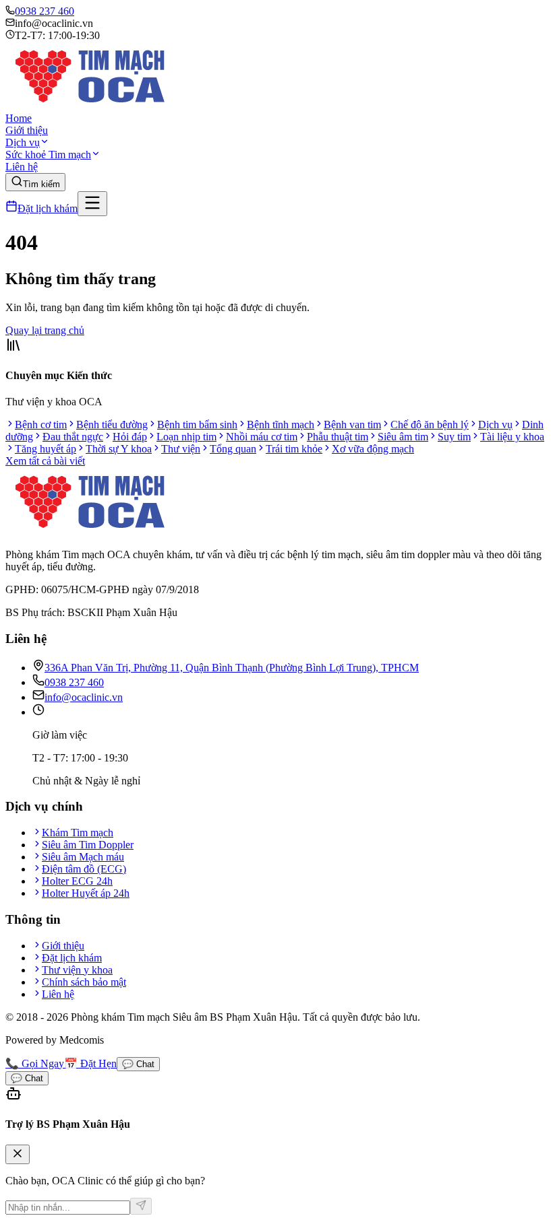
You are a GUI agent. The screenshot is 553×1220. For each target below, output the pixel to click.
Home (18, 118)
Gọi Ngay (34, 1063)
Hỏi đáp (130, 436)
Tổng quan (233, 448)
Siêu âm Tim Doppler (88, 844)
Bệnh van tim (352, 424)
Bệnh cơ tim (41, 424)
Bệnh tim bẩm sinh (197, 424)
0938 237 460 (44, 11)
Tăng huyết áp (45, 448)
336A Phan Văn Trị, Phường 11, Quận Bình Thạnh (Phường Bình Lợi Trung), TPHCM (232, 667)
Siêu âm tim (403, 436)
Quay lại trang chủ (44, 330)
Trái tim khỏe (294, 448)
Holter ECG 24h (77, 881)
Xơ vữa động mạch (373, 448)
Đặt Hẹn (90, 1063)
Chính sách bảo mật (84, 982)
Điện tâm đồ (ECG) (84, 869)
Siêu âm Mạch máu (83, 856)
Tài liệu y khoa (512, 436)
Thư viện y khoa (77, 970)
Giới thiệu (26, 130)
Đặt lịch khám (48, 208)
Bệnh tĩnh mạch (280, 424)
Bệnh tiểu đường (112, 424)
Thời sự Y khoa (119, 448)
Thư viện (180, 448)
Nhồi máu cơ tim (261, 436)
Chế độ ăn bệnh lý (429, 424)
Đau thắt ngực (72, 436)
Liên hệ (21, 166)
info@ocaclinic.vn (84, 697)
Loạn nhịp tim (186, 436)
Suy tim (454, 436)
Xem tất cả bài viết (45, 461)
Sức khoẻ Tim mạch (48, 154)
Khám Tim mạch (77, 832)
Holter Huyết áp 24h (85, 893)
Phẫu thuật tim (337, 436)
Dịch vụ (22, 142)
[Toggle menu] (92, 203)
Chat (138, 1064)
